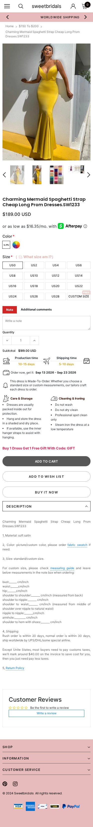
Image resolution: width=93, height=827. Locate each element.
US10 (34, 275)
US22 (79, 286)
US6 (79, 265)
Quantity (8, 332)
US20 (56, 286)
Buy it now (46, 492)
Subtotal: (9, 351)
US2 (34, 265)
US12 (55, 275)
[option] (46, 102)
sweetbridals (46, 6)
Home (9, 26)
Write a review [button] (47, 713)
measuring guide (62, 568)
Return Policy (15, 668)
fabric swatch (77, 545)
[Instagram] (15, 783)
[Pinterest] (4, 783)
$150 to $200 (29, 26)
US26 (34, 296)
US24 (13, 296)
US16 (12, 286)
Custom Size (78, 296)
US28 (56, 296)
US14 (79, 275)
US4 (56, 265)
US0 (12, 265)
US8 (12, 275)
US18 (34, 286)
